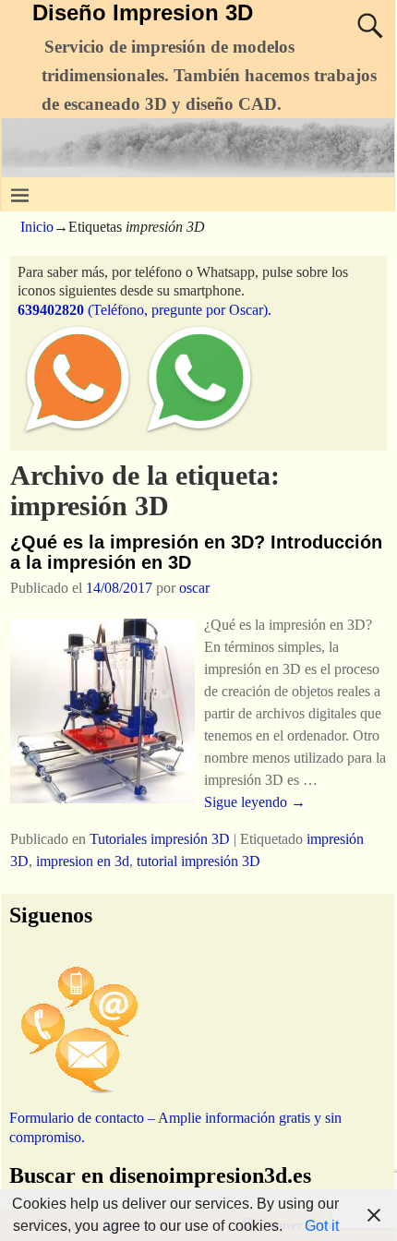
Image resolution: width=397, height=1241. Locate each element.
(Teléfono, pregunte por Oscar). (144, 310)
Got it (322, 1226)
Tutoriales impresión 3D (160, 839)
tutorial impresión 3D (198, 861)
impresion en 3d (82, 861)
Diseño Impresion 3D (142, 12)
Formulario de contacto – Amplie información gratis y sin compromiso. (175, 1127)
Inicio (37, 227)
